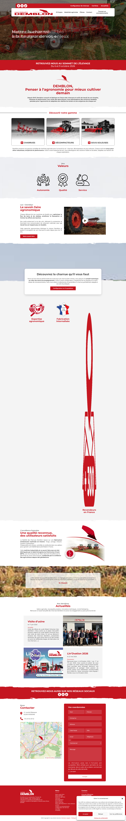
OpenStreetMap (50, 758)
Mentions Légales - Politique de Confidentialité (73, 818)
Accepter (85, 814)
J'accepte (73, 771)
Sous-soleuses (59, 801)
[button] (122, 798)
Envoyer (84, 776)
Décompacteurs (59, 799)
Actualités (104, 6)
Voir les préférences (116, 814)
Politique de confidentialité (101, 818)
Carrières (95, 6)
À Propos (59, 12)
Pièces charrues (59, 802)
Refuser (100, 814)
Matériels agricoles (71, 12)
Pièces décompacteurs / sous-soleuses (65, 803)
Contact (89, 12)
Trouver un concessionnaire (102, 12)
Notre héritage (59, 795)
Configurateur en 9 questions (63, 288)
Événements (70, 659)
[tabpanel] (63, 581)
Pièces (82, 12)
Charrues (57, 798)
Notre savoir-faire (29, 236)
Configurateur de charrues (79, 6)
